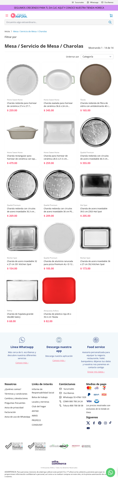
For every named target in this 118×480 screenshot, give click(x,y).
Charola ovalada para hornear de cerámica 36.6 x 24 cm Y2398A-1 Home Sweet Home (58, 106)
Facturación (10, 412)
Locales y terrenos (40, 401)
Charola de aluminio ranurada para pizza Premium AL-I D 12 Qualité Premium (58, 264)
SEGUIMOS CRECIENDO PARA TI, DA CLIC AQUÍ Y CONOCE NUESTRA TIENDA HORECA (59, 7)
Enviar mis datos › (96, 371)
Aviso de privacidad (14, 407)
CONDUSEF (37, 424)
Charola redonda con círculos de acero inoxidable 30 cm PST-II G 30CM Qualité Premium (59, 211)
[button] (7, 15)
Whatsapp (94, 2)
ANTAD (35, 411)
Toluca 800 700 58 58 (73, 405)
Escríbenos (109, 2)
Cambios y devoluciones (16, 398)
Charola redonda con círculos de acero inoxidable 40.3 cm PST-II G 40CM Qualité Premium (95, 158)
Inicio (7, 31)
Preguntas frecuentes (15, 403)
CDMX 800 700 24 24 (73, 401)
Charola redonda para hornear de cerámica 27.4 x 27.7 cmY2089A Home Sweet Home (22, 106)
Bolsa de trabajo (39, 397)
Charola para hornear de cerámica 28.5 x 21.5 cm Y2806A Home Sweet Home (57, 158)
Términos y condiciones (16, 393)
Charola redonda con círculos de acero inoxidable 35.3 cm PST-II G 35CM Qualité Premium (22, 211)
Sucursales (79, 2)
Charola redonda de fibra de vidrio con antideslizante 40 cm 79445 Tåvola (95, 106)
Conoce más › (22, 362)
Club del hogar (39, 406)
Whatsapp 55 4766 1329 (74, 397)
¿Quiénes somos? (13, 389)
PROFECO (36, 420)
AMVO (35, 415)
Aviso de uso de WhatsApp (17, 416)
